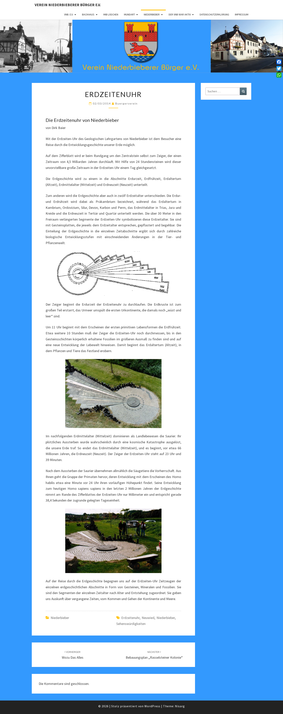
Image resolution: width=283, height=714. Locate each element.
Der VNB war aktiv (180, 14)
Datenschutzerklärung (214, 14)
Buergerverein (126, 103)
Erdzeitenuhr (130, 617)
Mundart (129, 14)
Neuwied (148, 617)
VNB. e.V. (68, 14)
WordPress (152, 706)
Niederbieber (152, 14)
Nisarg (180, 706)
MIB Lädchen (110, 14)
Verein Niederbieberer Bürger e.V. (68, 4)
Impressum (241, 14)
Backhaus (88, 14)
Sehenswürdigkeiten (131, 623)
